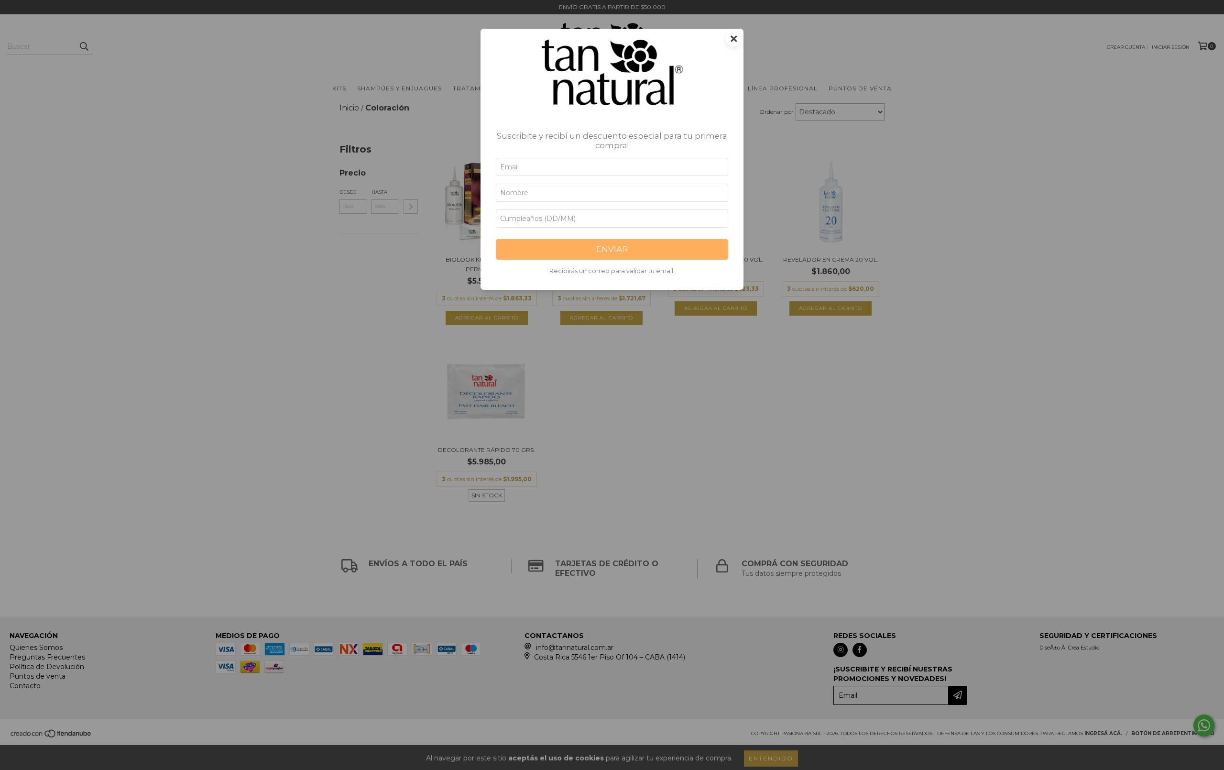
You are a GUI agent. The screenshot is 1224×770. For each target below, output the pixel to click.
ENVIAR (612, 249)
